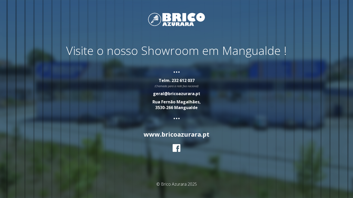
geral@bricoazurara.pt (176, 93)
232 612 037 (183, 80)
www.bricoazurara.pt (176, 134)
